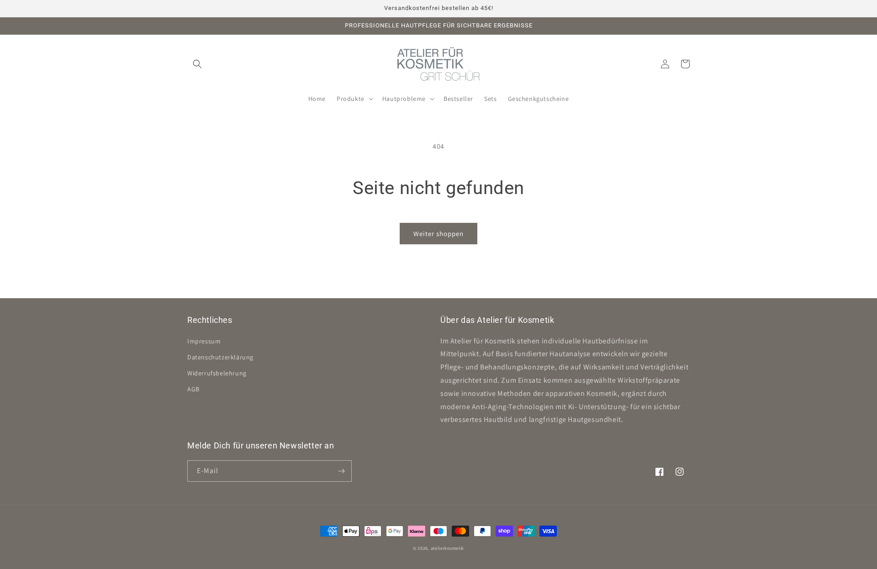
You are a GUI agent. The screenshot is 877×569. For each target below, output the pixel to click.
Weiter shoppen (438, 233)
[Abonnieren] (341, 471)
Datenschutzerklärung (220, 357)
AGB (193, 389)
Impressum (204, 341)
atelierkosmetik (448, 548)
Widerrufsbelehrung (217, 373)
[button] (197, 64)
